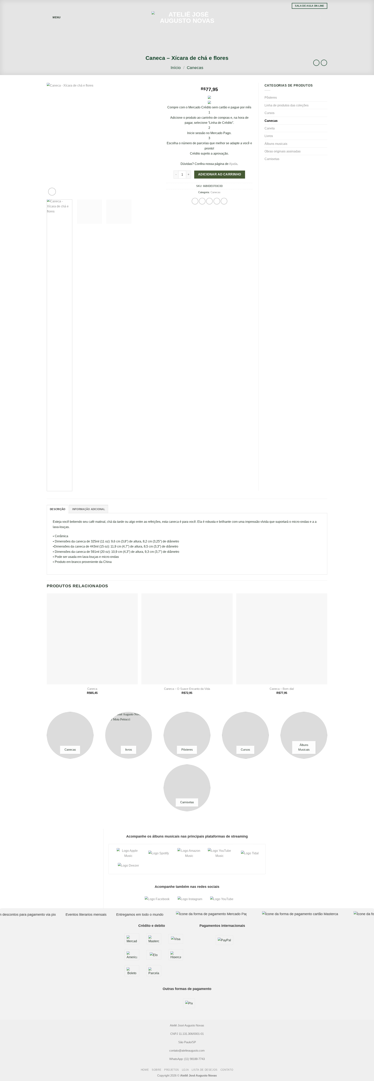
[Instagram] (190, 899)
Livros (269, 136)
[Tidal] (250, 853)
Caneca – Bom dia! (282, 688)
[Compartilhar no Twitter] (202, 201)
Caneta (270, 128)
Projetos (171, 1070)
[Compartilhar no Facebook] (195, 201)
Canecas (195, 67)
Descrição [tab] (57, 509)
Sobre (156, 1070)
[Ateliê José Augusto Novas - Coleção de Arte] (187, 17)
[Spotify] (158, 853)
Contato (227, 1070)
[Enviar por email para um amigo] (209, 201)
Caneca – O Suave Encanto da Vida (187, 688)
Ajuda (233, 163)
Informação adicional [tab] (88, 509)
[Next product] (316, 63)
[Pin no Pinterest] (216, 201)
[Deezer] (128, 865)
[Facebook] (157, 899)
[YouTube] (221, 899)
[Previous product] (324, 63)
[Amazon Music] (189, 853)
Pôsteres (271, 97)
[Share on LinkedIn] (224, 201)
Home (145, 1070)
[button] (54, 17)
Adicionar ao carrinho (219, 174)
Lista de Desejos (205, 1070)
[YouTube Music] (219, 853)
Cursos (269, 113)
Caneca (92, 688)
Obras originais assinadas (283, 151)
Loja (185, 1070)
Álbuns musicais (276, 143)
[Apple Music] (128, 853)
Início (176, 67)
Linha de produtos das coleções (287, 105)
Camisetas (272, 159)
